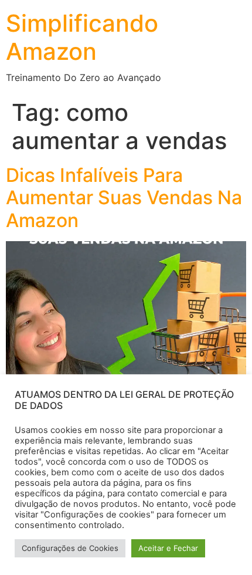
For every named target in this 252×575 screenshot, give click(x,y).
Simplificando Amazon (82, 37)
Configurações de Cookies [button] (70, 548)
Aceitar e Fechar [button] (168, 548)
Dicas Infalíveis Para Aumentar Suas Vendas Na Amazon (124, 198)
